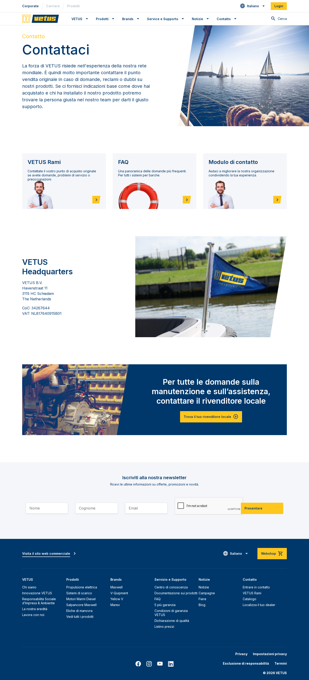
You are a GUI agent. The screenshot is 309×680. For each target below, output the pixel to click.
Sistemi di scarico (79, 593)
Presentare (253, 508)
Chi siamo (29, 587)
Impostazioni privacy (270, 654)
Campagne (207, 593)
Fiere (202, 599)
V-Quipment (119, 593)
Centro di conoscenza (171, 587)
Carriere (53, 6)
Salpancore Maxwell (81, 605)
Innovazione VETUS (37, 593)
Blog (202, 605)
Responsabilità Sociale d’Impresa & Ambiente (39, 601)
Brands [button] (127, 19)
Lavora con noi (33, 615)
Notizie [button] (197, 19)
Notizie (204, 587)
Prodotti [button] (102, 19)
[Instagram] (149, 664)
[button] (252, 6)
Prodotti (73, 6)
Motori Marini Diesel (81, 599)
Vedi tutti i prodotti (79, 616)
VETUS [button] (76, 19)
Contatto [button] (224, 19)
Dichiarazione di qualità (171, 621)
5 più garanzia (165, 605)
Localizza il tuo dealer (259, 605)
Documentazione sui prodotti (175, 593)
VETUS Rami (252, 593)
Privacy (241, 654)
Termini (280, 663)
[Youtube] (160, 664)
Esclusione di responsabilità (246, 663)
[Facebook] (138, 664)
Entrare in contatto (256, 587)
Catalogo (249, 599)
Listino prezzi (164, 626)
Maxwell (116, 587)
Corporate (30, 6)
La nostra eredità (34, 609)
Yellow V (116, 599)
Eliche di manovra (79, 611)
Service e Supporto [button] (162, 19)
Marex (115, 605)
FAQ (157, 599)
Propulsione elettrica (81, 587)
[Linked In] (171, 664)
